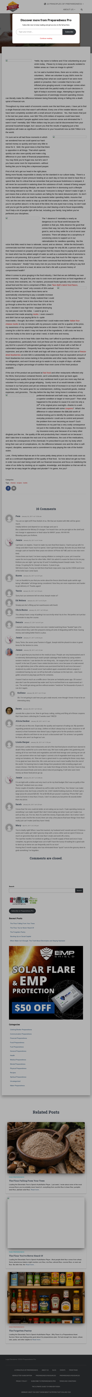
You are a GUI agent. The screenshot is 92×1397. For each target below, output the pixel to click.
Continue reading (46, 38)
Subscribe (69, 32)
